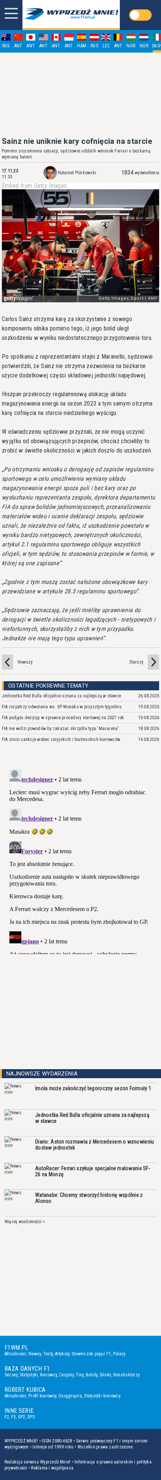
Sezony (11, 1374)
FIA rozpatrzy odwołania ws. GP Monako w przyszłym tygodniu (62, 706)
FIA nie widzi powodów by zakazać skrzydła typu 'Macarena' (60, 728)
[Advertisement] (80, 94)
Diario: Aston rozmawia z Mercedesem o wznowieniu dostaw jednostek (94, 1145)
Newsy (34, 1353)
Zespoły (66, 1374)
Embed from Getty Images (34, 186)
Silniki (106, 1374)
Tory (79, 1374)
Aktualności (15, 1353)
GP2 (21, 1417)
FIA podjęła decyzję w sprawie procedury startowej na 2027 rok (63, 717)
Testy (48, 1353)
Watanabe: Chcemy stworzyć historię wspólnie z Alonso (89, 1198)
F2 (6, 1417)
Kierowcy (48, 1374)
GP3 (31, 1417)
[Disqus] (80, 860)
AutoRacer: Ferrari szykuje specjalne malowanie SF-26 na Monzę (92, 1171)
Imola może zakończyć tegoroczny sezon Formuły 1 (93, 1088)
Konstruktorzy (126, 1374)
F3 (13, 1417)
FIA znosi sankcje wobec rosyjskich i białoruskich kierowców (61, 739)
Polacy (119, 1353)
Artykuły (62, 1353)
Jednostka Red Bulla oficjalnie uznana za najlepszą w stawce (61, 696)
